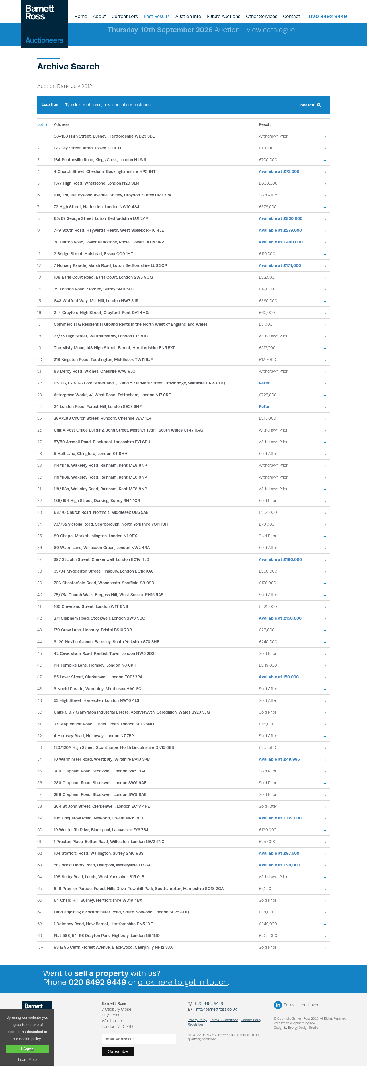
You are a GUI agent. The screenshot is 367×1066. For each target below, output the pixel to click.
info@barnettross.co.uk (216, 1009)
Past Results (157, 16)
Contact (291, 16)
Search (307, 105)
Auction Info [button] (188, 16)
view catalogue (271, 30)
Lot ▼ (42, 124)
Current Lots (125, 16)
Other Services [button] (261, 16)
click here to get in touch (183, 982)
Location (50, 104)
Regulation (195, 1024)
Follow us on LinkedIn (303, 1005)
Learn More (27, 1059)
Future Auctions (223, 16)
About (99, 16)
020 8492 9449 (328, 16)
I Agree (27, 1049)
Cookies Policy (251, 1020)
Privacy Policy (197, 1020)
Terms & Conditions (224, 1020)
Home (80, 16)
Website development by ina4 (294, 1023)
